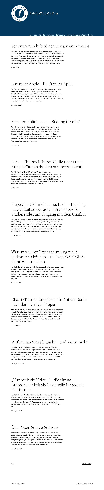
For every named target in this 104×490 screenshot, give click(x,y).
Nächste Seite (87, 464)
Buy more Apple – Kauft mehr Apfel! (42, 83)
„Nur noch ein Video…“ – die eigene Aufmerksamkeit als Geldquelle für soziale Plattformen (47, 384)
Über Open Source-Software (35, 427)
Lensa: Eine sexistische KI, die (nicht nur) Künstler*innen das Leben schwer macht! (47, 164)
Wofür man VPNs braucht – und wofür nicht (49, 342)
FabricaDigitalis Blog (18, 483)
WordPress (89, 483)
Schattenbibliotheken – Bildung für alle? (45, 121)
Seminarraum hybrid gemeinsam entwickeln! (50, 46)
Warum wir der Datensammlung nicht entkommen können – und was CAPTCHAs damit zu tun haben (48, 256)
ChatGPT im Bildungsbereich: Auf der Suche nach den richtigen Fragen (49, 302)
